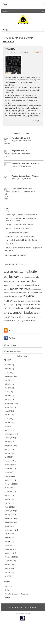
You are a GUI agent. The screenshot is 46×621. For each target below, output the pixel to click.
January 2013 (9, 514)
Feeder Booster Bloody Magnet (25, 163)
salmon (37, 308)
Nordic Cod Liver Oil (21, 138)
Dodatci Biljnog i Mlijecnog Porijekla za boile (21, 214)
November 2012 (10, 522)
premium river (20, 300)
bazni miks (24, 272)
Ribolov (10, 251)
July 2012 (8, 534)
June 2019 (8, 411)
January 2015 (9, 461)
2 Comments (36, 52)
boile (33, 271)
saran (5, 313)
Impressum (8, 586)
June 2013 (8, 499)
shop (7, 211)
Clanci (7, 134)
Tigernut (23, 317)
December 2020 (10, 403)
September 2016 (10, 434)
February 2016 (10, 438)
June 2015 (8, 453)
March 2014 (9, 476)
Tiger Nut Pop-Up (19, 151)
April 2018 (8, 418)
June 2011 (8, 568)
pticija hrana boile (25, 304)
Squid (7, 317)
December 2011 (10, 557)
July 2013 (8, 495)
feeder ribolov (24, 277)
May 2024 (8, 380)
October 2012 (9, 526)
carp (16, 277)
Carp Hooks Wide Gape (22, 189)
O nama (7, 598)
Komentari (16, 134)
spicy (36, 312)
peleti (40, 292)
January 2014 (9, 480)
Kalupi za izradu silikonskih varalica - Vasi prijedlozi (24, 247)
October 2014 (9, 465)
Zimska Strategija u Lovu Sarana (17, 232)
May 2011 (8, 572)
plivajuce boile (15, 296)
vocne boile (29, 320)
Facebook (12, 338)
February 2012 (10, 549)
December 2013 (10, 484)
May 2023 (8, 388)
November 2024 (10, 376)
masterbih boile (20, 289)
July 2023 (8, 384)
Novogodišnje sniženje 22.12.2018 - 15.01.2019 (22, 240)
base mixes (14, 271)
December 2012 (10, 518)
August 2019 (9, 407)
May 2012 (8, 541)
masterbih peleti (36, 289)
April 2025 (8, 372)
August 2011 (9, 561)
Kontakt (7, 590)
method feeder (32, 292)
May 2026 (8, 365)
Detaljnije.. (35, 120)
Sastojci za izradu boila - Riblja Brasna (19, 224)
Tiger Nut (15, 317)
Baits (6, 272)
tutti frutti (11, 320)
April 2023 (8, 392)
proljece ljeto (31, 301)
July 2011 (8, 564)
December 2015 (10, 445)
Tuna (6, 320)
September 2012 (10, 530)
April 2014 (8, 472)
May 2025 (8, 368)
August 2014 (9, 468)
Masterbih (18, 607)
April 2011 (8, 576)
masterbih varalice (20, 292)
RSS (10, 330)
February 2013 (10, 511)
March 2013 (9, 507)
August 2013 (9, 491)
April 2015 (8, 457)
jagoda (24, 282)
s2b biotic (30, 308)
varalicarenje (19, 321)
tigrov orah (31, 317)
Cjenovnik (17, 351)
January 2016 (9, 441)
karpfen (31, 281)
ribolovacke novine (18, 308)
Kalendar (27, 134)
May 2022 (8, 395)
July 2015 (8, 449)
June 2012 (8, 537)
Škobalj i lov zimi (12, 244)
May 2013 (8, 503)
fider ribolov (31, 277)
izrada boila (16, 281)
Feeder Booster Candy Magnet (25, 176)
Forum (14, 345)
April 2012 (8, 545)
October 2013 (9, 488)
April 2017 (8, 426)
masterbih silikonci (9, 292)
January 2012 (9, 553)
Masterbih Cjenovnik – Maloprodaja (17, 594)
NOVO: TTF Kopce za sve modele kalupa (20, 236)
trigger (39, 317)
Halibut (11, 48)
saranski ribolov (21, 312)
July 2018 (8, 415)
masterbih (21, 284)
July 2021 (8, 399)
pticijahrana (12, 305)
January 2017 (9, 430)
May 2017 (8, 422)
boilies (9, 276)
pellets (6, 297)
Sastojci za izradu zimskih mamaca (18, 228)
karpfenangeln (9, 285)
